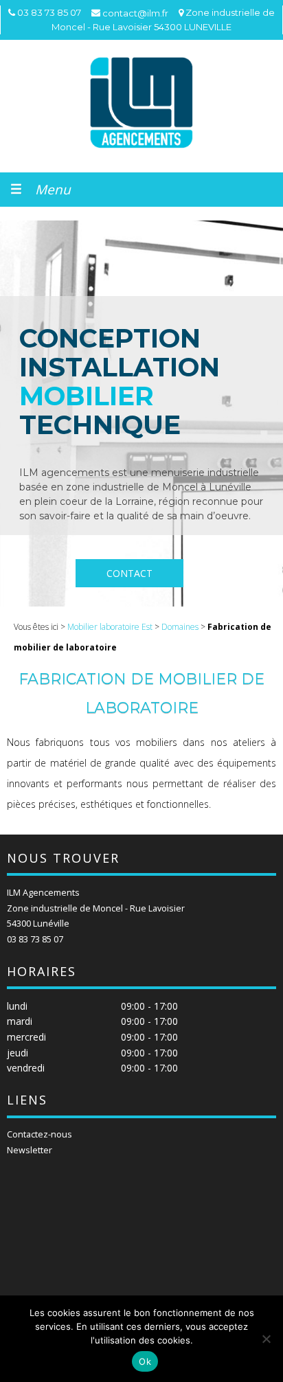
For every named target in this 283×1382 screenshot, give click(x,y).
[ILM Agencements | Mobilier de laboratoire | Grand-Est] (141, 102)
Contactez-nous (39, 1134)
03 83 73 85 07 (35, 939)
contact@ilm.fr (135, 12)
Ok (145, 1361)
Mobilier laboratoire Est (109, 627)
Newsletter (29, 1150)
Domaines (180, 627)
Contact (129, 573)
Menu (53, 190)
